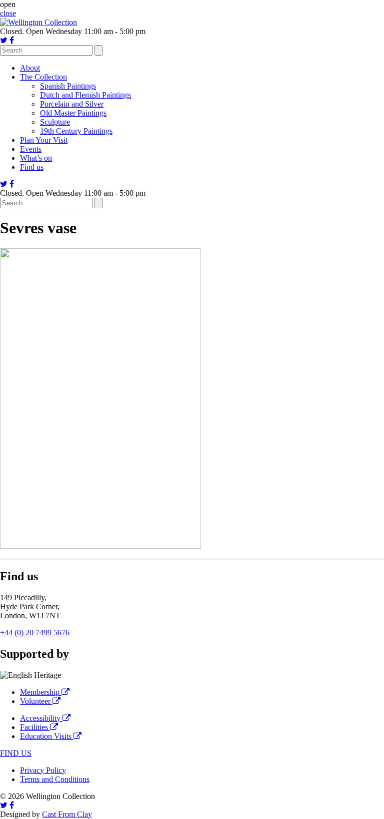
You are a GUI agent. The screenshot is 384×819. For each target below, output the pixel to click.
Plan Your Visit (44, 140)
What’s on (36, 158)
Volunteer (36, 701)
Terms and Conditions (55, 779)
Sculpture (55, 122)
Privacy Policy (43, 770)
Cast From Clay (67, 814)
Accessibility (41, 718)
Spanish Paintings (68, 86)
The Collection (43, 77)
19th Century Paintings (76, 131)
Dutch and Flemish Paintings (85, 95)
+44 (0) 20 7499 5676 (35, 632)
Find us (32, 167)
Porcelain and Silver (72, 104)
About (30, 68)
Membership (41, 692)
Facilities (35, 727)
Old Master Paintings (73, 113)
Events (31, 149)
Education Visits (47, 736)
